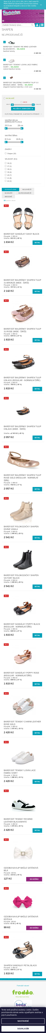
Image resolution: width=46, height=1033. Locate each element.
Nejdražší (8, 193)
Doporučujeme (10, 189)
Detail (37, 243)
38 (9, 169)
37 (9, 166)
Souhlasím (23, 1029)
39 (9, 172)
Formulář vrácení (23, 985)
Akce (25, 102)
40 (9, 175)
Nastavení (23, 1021)
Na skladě (10, 98)
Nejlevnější (26, 189)
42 (9, 181)
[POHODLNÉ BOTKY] (11, 13)
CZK (39, 17)
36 (9, 163)
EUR (43, 17)
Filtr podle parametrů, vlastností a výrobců (22, 114)
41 (9, 178)
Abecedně (8, 196)
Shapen (11, 153)
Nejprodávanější (24, 193)
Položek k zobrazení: (23, 109)
